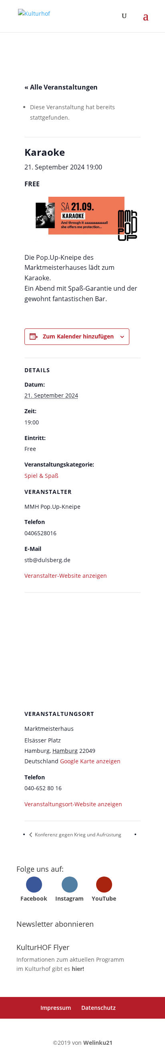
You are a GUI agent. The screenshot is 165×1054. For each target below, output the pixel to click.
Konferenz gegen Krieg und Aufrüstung (77, 834)
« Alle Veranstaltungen (61, 87)
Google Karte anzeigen (90, 761)
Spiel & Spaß (41, 475)
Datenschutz (98, 1007)
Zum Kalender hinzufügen (78, 336)
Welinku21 (98, 1042)
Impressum (55, 1007)
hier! (78, 968)
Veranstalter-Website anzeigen (65, 575)
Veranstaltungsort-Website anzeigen (73, 804)
